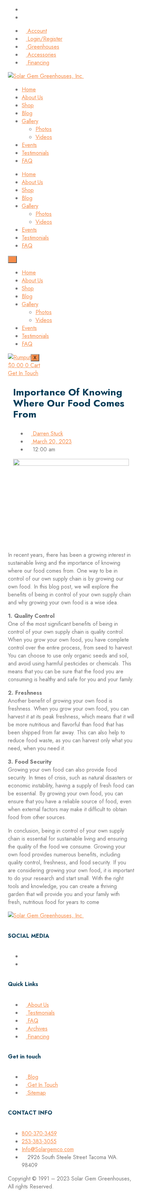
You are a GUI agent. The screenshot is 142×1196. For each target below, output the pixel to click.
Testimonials (35, 153)
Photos (44, 129)
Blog (27, 113)
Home (29, 89)
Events (29, 145)
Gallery (30, 121)
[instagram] (24, 964)
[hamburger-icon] (12, 259)
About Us (32, 97)
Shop (28, 105)
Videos (44, 137)
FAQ (27, 161)
